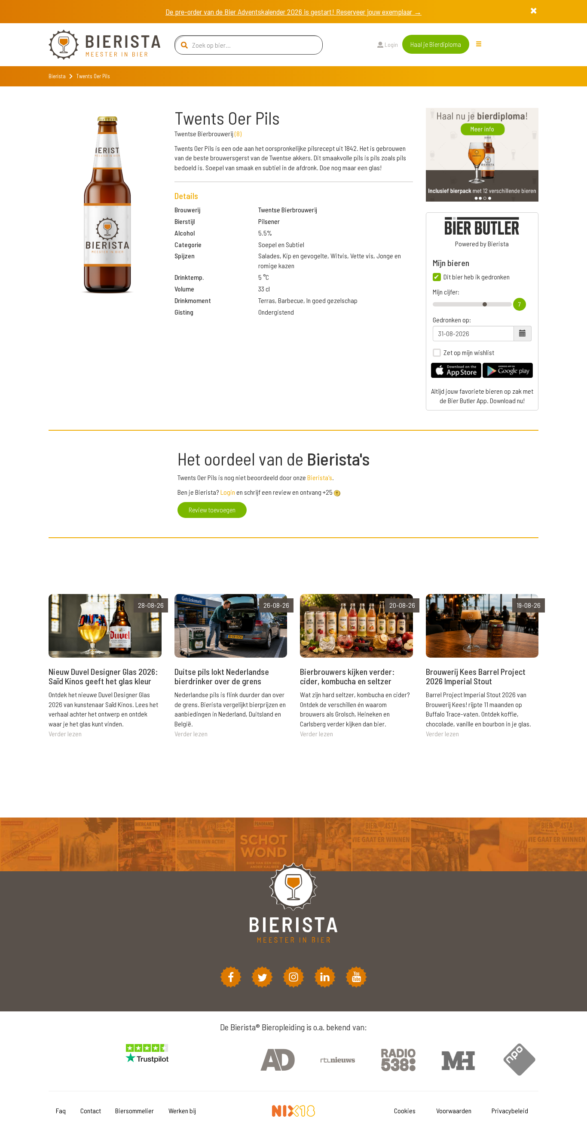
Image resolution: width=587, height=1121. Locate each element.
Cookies (405, 1110)
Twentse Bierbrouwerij (287, 209)
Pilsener (269, 221)
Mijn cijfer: (446, 292)
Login (390, 44)
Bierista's (319, 477)
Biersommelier (134, 1110)
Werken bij (182, 1110)
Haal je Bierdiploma (435, 44)
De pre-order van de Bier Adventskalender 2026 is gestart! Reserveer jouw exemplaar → (293, 11)
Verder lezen (65, 733)
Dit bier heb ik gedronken (476, 277)
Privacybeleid (510, 1110)
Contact (90, 1110)
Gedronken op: (452, 320)
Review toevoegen (212, 509)
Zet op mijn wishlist (468, 352)
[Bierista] (98, 44)
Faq (61, 1110)
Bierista (57, 76)
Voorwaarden (453, 1110)
